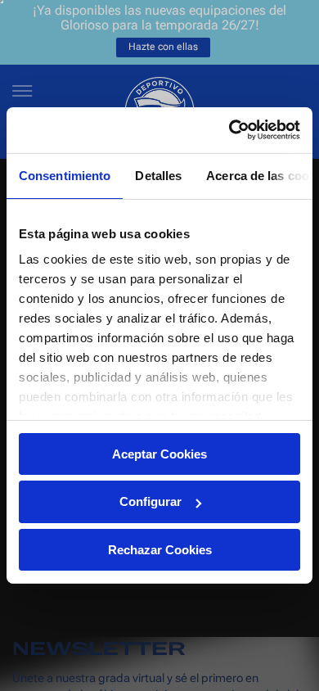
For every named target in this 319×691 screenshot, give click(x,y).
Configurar (150, 501)
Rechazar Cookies (160, 550)
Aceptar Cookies (159, 453)
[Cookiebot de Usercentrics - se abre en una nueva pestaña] (229, 130)
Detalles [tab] (158, 175)
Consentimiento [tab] (64, 175)
